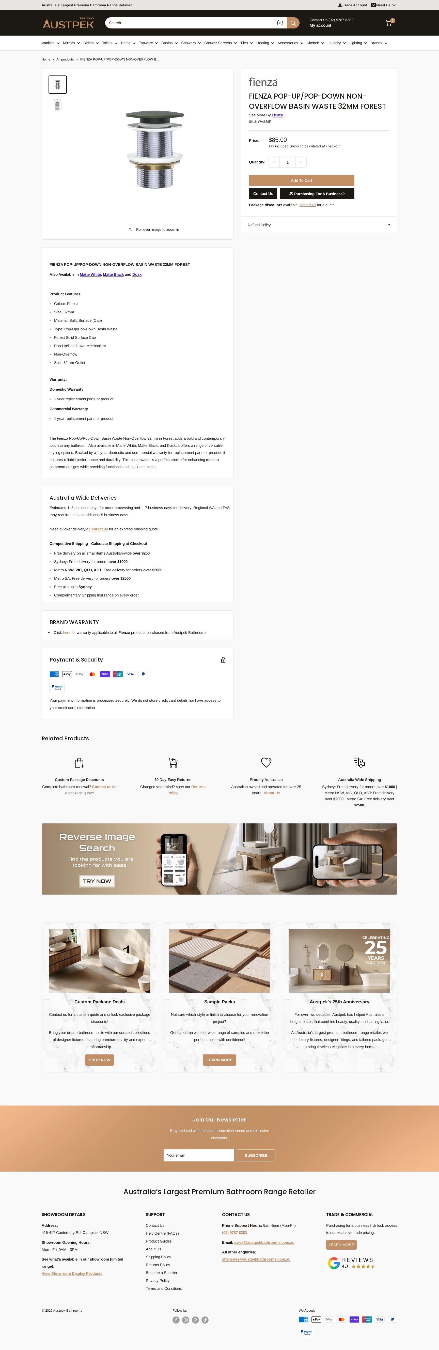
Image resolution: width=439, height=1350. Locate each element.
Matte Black (113, 274)
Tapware (146, 43)
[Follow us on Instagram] (185, 1320)
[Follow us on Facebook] (176, 1320)
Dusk (137, 274)
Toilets (107, 43)
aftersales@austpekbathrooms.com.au (256, 1259)
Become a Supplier (161, 1272)
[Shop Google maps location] (351, 1258)
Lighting (355, 43)
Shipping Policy (158, 1257)
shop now (99, 1060)
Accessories (287, 43)
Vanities (48, 43)
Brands (376, 43)
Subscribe (256, 1155)
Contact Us (263, 193)
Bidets (88, 43)
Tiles (244, 43)
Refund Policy (259, 224)
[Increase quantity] (301, 162)
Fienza (277, 115)
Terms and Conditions (164, 1288)
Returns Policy (158, 1265)
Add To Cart (301, 180)
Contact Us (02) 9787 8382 (331, 20)
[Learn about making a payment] (99, 681)
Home (46, 59)
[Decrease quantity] (274, 162)
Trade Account (355, 5)
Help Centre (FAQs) (162, 1233)
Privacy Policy (158, 1280)
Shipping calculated (305, 146)
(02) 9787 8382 (234, 1232)
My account (320, 25)
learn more (219, 1060)
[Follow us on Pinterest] (195, 1320)
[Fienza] (274, 77)
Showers (188, 43)
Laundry (334, 43)
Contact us (98, 529)
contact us (308, 205)
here (66, 632)
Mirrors (69, 43)
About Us (271, 793)
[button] (391, 23)
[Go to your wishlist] (374, 22)
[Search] (293, 22)
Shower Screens (218, 43)
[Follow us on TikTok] (205, 1320)
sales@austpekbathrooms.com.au (264, 1242)
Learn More (341, 1244)
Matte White (90, 274)
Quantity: (257, 162)
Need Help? (386, 5)
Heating (262, 43)
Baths (126, 43)
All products (65, 59)
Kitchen (313, 43)
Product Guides (159, 1241)
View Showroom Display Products (72, 1273)
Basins (167, 43)
